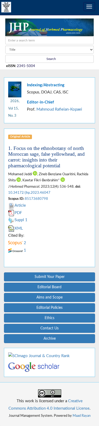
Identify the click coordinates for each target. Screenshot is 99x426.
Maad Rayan (82, 415)
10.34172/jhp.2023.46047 (29, 192)
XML (19, 228)
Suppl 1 (21, 220)
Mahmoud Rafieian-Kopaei (59, 109)
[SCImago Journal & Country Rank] (39, 356)
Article (20, 205)
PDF (18, 213)
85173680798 (36, 198)
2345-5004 (26, 66)
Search (51, 58)
